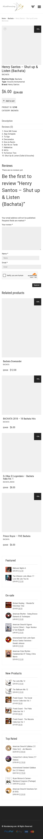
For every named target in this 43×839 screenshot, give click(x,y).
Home (4, 18)
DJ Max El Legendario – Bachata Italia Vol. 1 (18, 477)
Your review (7, 225)
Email (5, 263)
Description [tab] (7, 120)
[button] (38, 361)
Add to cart (10, 101)
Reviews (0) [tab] (7, 126)
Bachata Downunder (12, 361)
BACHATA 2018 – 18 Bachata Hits (19, 418)
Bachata (10, 18)
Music (12, 482)
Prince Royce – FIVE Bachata (16, 536)
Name (5, 254)
